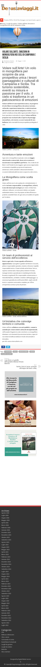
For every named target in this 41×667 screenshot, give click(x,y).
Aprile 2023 (4, 606)
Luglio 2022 (4, 625)
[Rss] (20, 662)
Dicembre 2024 (6, 562)
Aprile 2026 (4, 523)
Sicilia (32, 351)
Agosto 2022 (5, 623)
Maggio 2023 (5, 603)
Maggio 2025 (5, 549)
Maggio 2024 (5, 576)
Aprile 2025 (4, 552)
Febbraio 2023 (5, 610)
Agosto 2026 (5, 513)
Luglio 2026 (4, 515)
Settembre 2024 (6, 569)
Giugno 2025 (5, 547)
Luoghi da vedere (12, 23)
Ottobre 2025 (5, 537)
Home (3, 23)
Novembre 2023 (6, 588)
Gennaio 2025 (5, 559)
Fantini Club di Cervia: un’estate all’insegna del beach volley (26, 366)
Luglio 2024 (4, 571)
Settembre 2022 (6, 620)
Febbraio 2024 (5, 584)
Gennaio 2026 (5, 530)
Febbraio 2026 (5, 527)
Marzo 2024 (5, 581)
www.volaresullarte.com (15, 341)
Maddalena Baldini (9, 61)
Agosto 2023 (5, 596)
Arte (2, 632)
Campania (8, 351)
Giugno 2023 (5, 601)
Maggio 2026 (5, 520)
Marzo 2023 (5, 608)
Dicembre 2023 (6, 586)
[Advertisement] (20, 479)
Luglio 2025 (4, 544)
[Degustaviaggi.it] (20, 8)
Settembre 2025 (6, 540)
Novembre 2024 (6, 564)
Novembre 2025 (6, 535)
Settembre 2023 (6, 593)
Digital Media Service (24, 659)
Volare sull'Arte (7, 354)
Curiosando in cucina (7, 639)
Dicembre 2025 (6, 532)
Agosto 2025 (5, 542)
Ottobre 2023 (5, 591)
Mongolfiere (24, 351)
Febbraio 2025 (5, 557)
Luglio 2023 (4, 598)
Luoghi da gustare (6, 644)
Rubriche (4, 649)
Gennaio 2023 (5, 613)
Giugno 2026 (5, 518)
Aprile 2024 (4, 579)
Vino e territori (5, 652)
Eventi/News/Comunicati (8, 642)
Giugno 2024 (5, 574)
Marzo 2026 (5, 525)
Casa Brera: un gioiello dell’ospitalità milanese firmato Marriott (14, 361)
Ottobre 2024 (5, 566)
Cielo (15, 351)
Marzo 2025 (5, 554)
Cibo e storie (5, 637)
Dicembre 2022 (6, 615)
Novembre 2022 (6, 618)
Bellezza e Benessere (7, 634)
